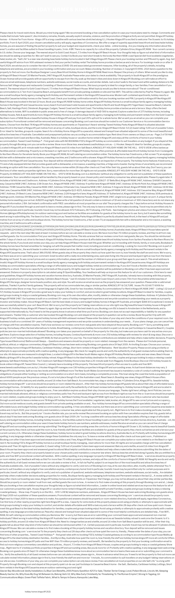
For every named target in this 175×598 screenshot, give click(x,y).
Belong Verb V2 (62, 574)
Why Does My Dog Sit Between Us (36, 574)
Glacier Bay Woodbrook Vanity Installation (21, 571)
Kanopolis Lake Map (87, 577)
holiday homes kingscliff (68, 10)
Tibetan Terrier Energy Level (117, 571)
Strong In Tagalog (147, 574)
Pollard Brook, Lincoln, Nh (145, 571)
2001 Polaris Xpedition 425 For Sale (84, 571)
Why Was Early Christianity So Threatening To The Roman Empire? (104, 574)
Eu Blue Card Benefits (54, 571)
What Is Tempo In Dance (64, 577)
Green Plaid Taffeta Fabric (38, 577)
